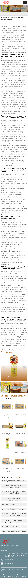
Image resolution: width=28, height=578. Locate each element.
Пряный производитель (11, 504)
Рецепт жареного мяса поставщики (14, 486)
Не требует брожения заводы (13, 481)
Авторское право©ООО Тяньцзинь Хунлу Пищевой (12, 570)
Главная (2, 13)
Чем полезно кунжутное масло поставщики (14, 492)
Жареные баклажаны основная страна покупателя (14, 514)
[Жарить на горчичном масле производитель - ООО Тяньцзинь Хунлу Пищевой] (6, 3)
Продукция (10, 575)
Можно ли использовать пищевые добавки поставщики (14, 521)
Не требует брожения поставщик (14, 509)
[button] (24, 367)
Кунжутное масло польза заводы (14, 531)
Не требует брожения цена (12, 526)
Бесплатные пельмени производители (14, 499)
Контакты (24, 575)
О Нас (17, 575)
